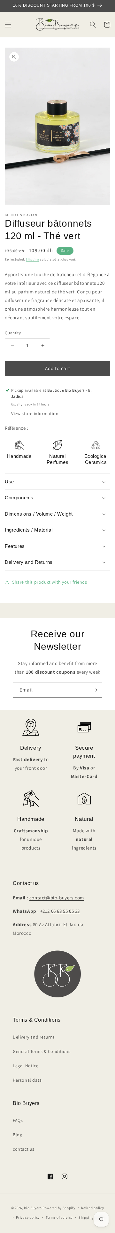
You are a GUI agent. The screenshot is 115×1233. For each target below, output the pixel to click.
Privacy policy (28, 1217)
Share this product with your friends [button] (49, 582)
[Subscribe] (95, 690)
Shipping (32, 259)
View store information (34, 413)
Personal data (27, 1080)
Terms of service (59, 1217)
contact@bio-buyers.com (56, 898)
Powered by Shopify (58, 1207)
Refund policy (92, 1208)
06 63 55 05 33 (65, 911)
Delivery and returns (34, 1037)
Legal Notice (25, 1066)
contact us (23, 1149)
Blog (17, 1135)
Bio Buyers (33, 1207)
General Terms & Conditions (42, 1051)
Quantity (13, 333)
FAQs (18, 1120)
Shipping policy (92, 1217)
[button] (8, 25)
